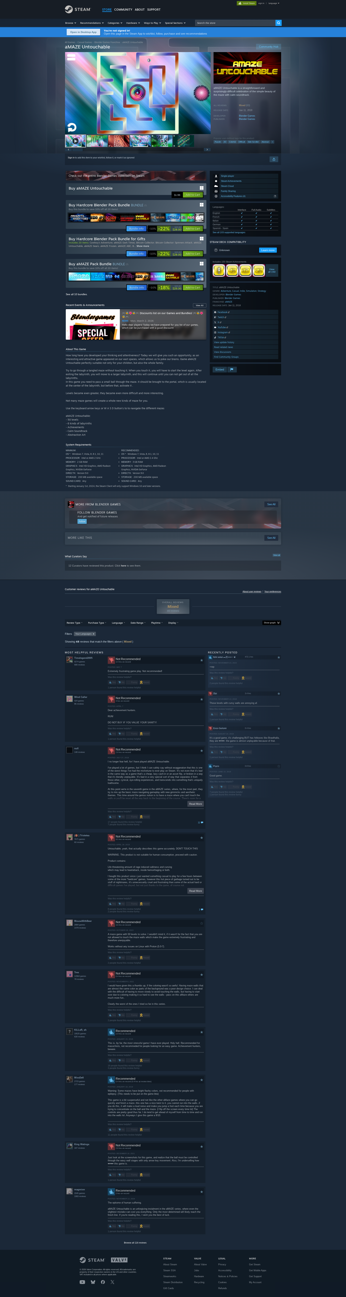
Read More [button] (195, 803)
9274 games (79, 662)
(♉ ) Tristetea (81, 835)
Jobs (196, 1270)
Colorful (232, 142)
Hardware (199, 1276)
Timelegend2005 (83, 658)
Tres (76, 972)
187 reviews (79, 1148)
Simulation (251, 291)
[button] (70, 23)
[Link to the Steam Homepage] (78, 12)
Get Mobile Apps (257, 1270)
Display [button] (172, 622)
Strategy (262, 291)
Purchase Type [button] (96, 622)
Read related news (223, 347)
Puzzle (218, 142)
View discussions (222, 352)
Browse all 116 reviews (135, 1243)
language (273, 3)
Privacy (222, 1264)
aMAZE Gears (91, 246)
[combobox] (235, 23)
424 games (79, 701)
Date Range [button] (137, 622)
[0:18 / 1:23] (138, 93)
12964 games (80, 976)
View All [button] (199, 305)
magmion (79, 1189)
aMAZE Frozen (108, 246)
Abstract (265, 142)
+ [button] (272, 142)
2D (225, 142)
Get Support (255, 1276)
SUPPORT (154, 9)
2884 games (79, 925)
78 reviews (79, 979)
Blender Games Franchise (107, 42)
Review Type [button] (73, 622)
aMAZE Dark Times (124, 242)
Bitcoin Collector (145, 242)
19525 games (80, 1033)
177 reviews (79, 1084)
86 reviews (79, 704)
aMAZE (228, 301)
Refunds (222, 1288)
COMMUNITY (123, 9)
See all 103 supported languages (229, 232)
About (140, 9)
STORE (107, 9)
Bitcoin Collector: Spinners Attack (174, 242)
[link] (165, 229)
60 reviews (79, 842)
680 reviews (79, 665)
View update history (224, 342)
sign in (261, 3)
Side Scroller (253, 142)
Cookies (222, 1282)
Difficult (242, 142)
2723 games (79, 1081)
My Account (255, 1282)
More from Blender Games (98, 504)
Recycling (199, 1282)
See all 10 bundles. (77, 294)
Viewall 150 (272, 270)
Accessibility (225, 1270)
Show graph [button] (270, 622)
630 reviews (79, 1037)
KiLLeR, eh (80, 1030)
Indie (242, 291)
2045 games (79, 1193)
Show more (143, 246)
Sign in (71, 157)
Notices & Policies (228, 1276)
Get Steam (254, 1264)
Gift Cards (168, 1288)
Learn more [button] (268, 250)
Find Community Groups (226, 357)
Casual (235, 291)
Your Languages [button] (83, 634)
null (76, 748)
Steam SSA (169, 1270)
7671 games (79, 839)
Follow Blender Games (97, 512)
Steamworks (169, 1276)
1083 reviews (80, 1196)
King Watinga (81, 1144)
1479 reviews (80, 928)
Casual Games (84, 42)
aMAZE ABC (124, 246)
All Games (70, 42)
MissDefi (79, 1077)
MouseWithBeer (83, 921)
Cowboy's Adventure (101, 242)
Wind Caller (80, 697)
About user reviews (252, 591)
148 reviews (79, 752)
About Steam (170, 1264)
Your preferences (272, 591)
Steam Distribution (173, 1282)
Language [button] (117, 622)
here (123, 565)
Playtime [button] (155, 622)
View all (276, 555)
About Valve (200, 1264)
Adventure (226, 291)
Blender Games (247, 115)
